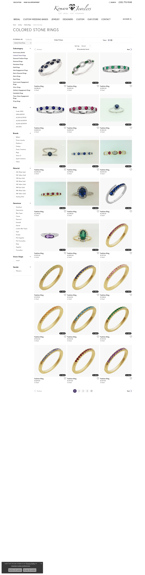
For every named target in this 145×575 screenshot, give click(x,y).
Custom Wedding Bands (35, 19)
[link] (31, 2)
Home (14, 25)
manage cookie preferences (20, 566)
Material (16, 168)
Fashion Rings (27, 25)
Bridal (17, 19)
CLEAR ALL (29, 39)
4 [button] (87, 391)
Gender (16, 267)
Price (15, 107)
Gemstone (17, 203)
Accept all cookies (30, 570)
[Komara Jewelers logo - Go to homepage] (72, 9)
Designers (68, 19)
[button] (17, 2)
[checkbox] (18, 111)
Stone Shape (18, 256)
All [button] (91, 391)
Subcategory (18, 48)
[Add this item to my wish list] (64, 86)
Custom (80, 19)
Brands (15, 133)
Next (128, 49)
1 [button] (76, 391)
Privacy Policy (30, 563)
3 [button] (83, 391)
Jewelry (55, 19)
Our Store (93, 19)
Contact (106, 19)
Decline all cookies (15, 570)
